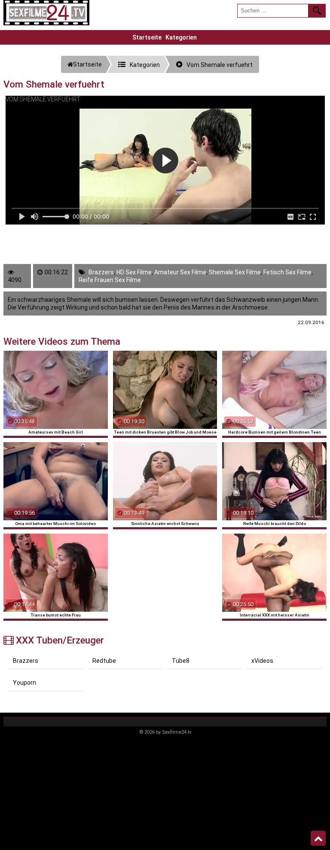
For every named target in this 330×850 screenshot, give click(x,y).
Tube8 (180, 660)
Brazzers (101, 272)
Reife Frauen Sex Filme (110, 279)
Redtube (104, 660)
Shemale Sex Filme (235, 272)
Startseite (147, 37)
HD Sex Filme (134, 272)
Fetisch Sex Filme (287, 272)
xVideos (262, 660)
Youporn (24, 682)
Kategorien (181, 37)
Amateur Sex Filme (180, 272)
